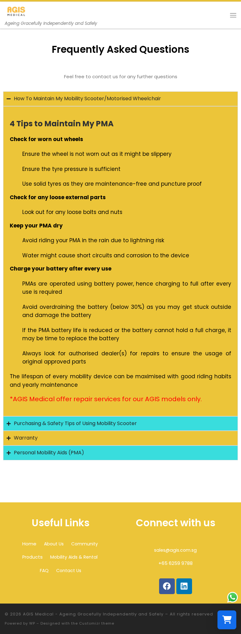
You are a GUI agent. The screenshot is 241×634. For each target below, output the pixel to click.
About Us (54, 544)
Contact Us (68, 570)
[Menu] (233, 15)
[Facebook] (167, 586)
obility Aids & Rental (76, 557)
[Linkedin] (184, 586)
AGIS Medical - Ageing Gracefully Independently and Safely (93, 614)
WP (32, 623)
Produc (30, 557)
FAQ (44, 570)
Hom (27, 543)
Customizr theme (96, 623)
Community (84, 544)
